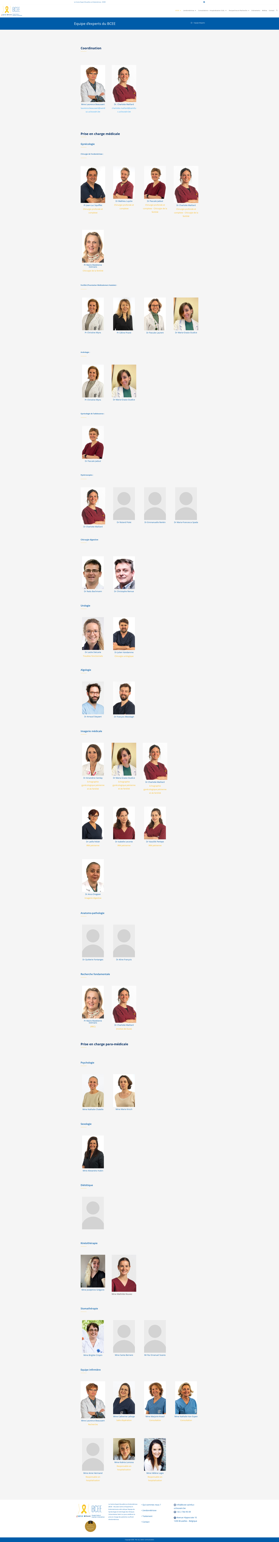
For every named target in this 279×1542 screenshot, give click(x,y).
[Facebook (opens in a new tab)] (204, 2)
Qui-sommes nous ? (151, 1504)
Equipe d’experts (199, 23)
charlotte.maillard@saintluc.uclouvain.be (124, 110)
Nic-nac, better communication (144, 1540)
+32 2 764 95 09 (184, 1511)
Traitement (147, 1516)
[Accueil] (191, 23)
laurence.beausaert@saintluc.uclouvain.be (93, 110)
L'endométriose (149, 1510)
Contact (145, 1522)
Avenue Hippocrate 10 (187, 1517)
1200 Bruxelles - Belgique (185, 1521)
